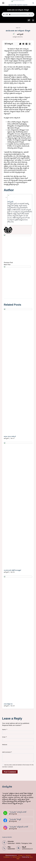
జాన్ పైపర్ (20, 34)
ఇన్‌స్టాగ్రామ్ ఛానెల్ (22, 827)
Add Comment (7, 752)
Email (4, 737)
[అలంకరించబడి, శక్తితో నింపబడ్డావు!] (18, 505)
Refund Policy (16, 857)
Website (4, 745)
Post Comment (10, 771)
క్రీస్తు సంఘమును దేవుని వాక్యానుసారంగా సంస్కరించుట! (18, 4)
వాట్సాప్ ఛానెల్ (21, 812)
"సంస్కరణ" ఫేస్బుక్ (15, 819)
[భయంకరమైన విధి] (18, 639)
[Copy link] (29, 20)
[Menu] (3, 3)
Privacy (20, 855)
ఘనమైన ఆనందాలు (18, 37)
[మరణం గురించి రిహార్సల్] (18, 371)
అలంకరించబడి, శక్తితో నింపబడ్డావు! (12, 570)
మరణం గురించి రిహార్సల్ (10, 436)
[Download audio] (33, 20)
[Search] (33, 3)
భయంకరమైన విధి (8, 704)
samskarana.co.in (27, 849)
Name (4, 730)
